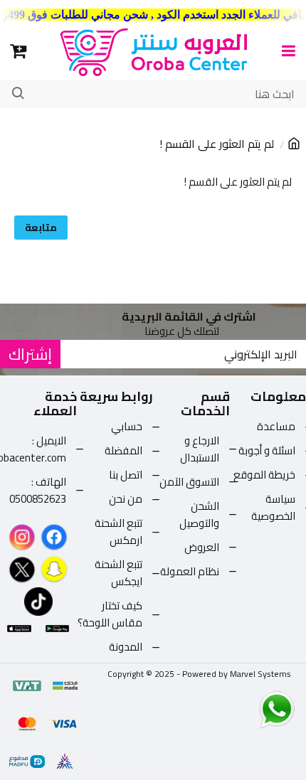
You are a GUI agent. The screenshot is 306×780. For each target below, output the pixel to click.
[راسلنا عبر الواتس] (252, 709)
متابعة (41, 227)
